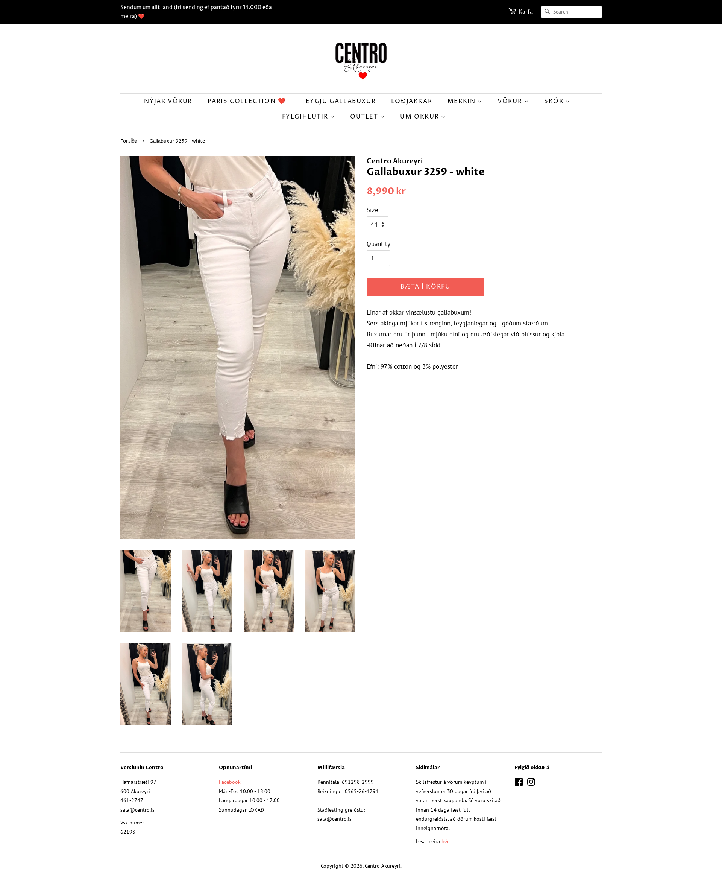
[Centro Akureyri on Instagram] (531, 783)
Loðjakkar (411, 101)
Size (372, 210)
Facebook (230, 781)
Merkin (462, 101)
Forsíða (128, 141)
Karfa (526, 11)
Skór (555, 101)
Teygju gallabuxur (338, 101)
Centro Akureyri (382, 865)
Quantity (378, 244)
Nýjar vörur (168, 101)
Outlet (365, 117)
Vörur (511, 101)
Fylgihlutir (306, 117)
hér (445, 841)
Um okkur (420, 117)
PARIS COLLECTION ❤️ (247, 101)
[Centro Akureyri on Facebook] (518, 783)
